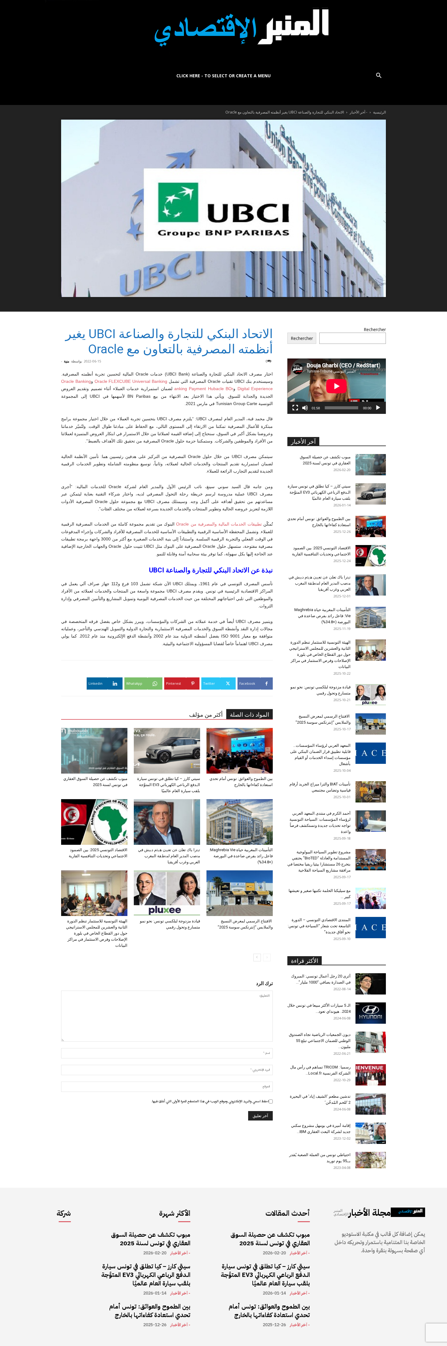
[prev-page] (267, 957)
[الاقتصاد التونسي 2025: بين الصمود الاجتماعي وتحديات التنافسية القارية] (94, 822)
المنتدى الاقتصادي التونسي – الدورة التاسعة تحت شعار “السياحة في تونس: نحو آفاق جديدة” (319, 926)
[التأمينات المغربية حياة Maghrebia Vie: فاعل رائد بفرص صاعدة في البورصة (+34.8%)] (239, 822)
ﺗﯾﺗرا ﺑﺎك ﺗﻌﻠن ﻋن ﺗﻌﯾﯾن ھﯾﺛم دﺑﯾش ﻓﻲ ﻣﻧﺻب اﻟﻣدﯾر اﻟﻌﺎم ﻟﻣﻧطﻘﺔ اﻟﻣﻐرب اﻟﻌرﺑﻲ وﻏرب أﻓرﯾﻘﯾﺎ (169, 856)
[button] (378, 76)
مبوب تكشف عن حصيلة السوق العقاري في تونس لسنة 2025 (150, 1239)
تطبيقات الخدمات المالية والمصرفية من (219, 524)
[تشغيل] (378, 408)
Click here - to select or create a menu (223, 76)
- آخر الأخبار (358, 112)
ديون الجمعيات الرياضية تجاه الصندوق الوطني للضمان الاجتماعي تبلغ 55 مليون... (320, 1040)
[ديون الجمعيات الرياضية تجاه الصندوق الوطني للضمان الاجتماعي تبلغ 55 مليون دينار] (370, 1042)
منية (66, 361)
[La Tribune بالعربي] (223, 34)
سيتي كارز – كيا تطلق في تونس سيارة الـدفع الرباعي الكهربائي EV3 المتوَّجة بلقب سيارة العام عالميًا (168, 784)
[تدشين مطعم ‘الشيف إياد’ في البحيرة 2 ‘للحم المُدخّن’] (370, 1104)
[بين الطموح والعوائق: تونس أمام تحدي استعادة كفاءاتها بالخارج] (239, 751)
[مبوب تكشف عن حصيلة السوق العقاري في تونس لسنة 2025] (94, 751)
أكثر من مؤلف (206, 714)
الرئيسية (379, 112)
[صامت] (305, 408)
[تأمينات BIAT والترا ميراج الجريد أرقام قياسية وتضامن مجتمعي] (370, 791)
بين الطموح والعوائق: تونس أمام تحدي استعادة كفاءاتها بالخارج (149, 1311)
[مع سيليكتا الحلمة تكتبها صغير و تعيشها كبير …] (370, 898)
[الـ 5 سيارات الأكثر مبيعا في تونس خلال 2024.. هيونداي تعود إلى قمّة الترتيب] (370, 1013)
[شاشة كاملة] (295, 408)
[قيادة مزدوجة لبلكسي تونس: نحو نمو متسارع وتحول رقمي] (167, 893)
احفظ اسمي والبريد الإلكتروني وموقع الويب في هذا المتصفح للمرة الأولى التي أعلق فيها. (210, 1101)
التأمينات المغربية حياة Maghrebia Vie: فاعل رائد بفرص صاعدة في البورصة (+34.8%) (241, 856)
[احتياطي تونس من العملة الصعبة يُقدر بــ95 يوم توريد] (370, 1160)
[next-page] (257, 957)
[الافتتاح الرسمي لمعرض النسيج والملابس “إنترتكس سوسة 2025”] (239, 893)
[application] (336, 386)
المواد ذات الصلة (249, 714)
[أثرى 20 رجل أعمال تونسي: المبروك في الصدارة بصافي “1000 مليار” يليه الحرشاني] (370, 984)
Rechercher (375, 329)
